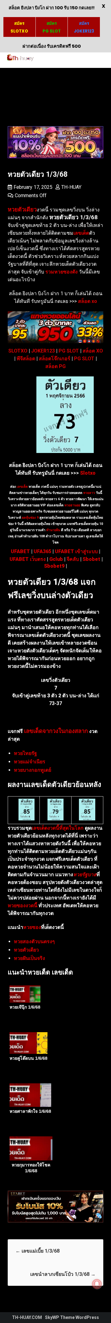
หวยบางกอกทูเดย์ (32, 770)
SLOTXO (17, 351)
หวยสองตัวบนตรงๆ (34, 941)
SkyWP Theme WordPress (72, 1317)
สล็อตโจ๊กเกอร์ (54, 359)
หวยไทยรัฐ (25, 753)
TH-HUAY (71, 187)
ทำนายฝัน (52, 530)
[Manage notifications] (97, 1284)
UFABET (20, 551)
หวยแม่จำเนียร (29, 762)
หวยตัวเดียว (26, 950)
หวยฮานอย (72, 505)
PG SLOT (69, 351)
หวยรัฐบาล (85, 874)
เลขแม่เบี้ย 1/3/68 (37, 1251)
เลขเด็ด (22, 487)
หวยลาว (89, 493)
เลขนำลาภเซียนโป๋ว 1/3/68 (63, 1274)
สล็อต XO (93, 351)
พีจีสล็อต (26, 359)
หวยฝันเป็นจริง (29, 958)
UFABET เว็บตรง (28, 559)
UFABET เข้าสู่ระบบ (76, 551)
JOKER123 (43, 351)
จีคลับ (73, 559)
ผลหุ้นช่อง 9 (30, 518)
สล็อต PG (55, 366)
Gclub (56, 559)
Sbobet (91, 559)
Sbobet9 (54, 566)
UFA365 (42, 551)
